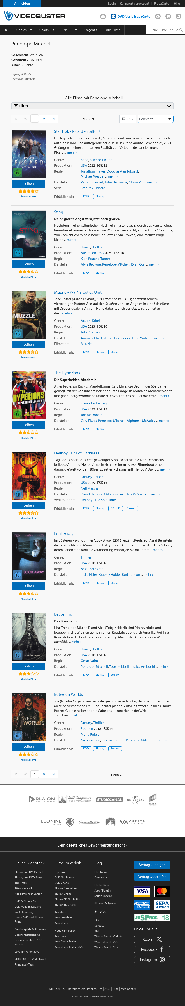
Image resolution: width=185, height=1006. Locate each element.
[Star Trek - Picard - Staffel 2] (29, 154)
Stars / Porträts (102, 890)
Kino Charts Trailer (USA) (69, 947)
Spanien (87, 728)
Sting (58, 211)
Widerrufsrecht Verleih (108, 936)
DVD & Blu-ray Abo (26, 901)
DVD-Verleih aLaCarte (133, 16)
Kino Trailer (61, 936)
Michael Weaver (92, 176)
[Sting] (29, 234)
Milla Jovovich (115, 494)
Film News (100, 872)
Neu (66, 30)
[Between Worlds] (29, 717)
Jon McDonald (92, 414)
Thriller (96, 247)
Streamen (158, 15)
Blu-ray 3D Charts (65, 904)
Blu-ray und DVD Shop (28, 877)
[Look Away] (29, 556)
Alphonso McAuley (141, 420)
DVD (86, 196)
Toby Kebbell (119, 666)
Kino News (100, 877)
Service (100, 911)
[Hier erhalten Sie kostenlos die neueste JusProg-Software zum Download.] (152, 917)
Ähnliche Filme (28, 196)
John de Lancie (116, 182)
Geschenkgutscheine (27, 934)
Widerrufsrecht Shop (106, 947)
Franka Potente (113, 740)
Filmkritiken (101, 885)
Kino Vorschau (63, 917)
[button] (128, 119)
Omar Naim (89, 660)
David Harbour (92, 494)
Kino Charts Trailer (65, 941)
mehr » (72, 152)
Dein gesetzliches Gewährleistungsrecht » (93, 845)
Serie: (58, 188)
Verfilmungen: (64, 499)
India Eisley (89, 574)
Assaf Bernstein (92, 568)
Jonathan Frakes (93, 171)
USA (84, 165)
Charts (44, 30)
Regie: (58, 171)
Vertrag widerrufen (152, 876)
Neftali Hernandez (117, 338)
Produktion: (63, 165)
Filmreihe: (61, 343)
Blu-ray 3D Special (105, 903)
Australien (88, 252)
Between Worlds (68, 694)
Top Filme (60, 872)
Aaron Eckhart (91, 338)
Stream (115, 352)
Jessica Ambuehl (142, 666)
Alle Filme (113, 30)
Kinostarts (60, 912)
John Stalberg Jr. (93, 332)
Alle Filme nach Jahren (28, 893)
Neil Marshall (90, 488)
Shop (168, 15)
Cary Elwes (89, 420)
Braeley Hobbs (109, 574)
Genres (21, 30)
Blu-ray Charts (63, 893)
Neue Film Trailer (65, 930)
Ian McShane (136, 494)
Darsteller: (61, 182)
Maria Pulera (90, 734)
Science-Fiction (101, 159)
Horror (85, 247)
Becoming (63, 614)
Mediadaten (129, 989)
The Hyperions (67, 372)
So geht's (90, 30)
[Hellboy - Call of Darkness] (29, 476)
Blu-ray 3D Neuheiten (68, 899)
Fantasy (101, 403)
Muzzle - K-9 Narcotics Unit (78, 292)
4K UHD (115, 508)
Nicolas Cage (90, 740)
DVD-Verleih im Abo (103, 15)
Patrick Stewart (92, 182)
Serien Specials (103, 895)
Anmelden (22, 3)
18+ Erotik (21, 883)
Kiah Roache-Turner (95, 258)
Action (86, 320)
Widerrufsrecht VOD (106, 942)
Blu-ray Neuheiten (66, 888)
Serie (84, 159)
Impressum (94, 989)
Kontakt (99, 925)
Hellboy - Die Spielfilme (98, 499)
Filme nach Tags (24, 964)
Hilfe (97, 920)
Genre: (59, 159)
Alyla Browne (91, 264)
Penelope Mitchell (116, 264)
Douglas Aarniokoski (122, 171)
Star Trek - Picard (93, 188)
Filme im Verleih (68, 863)
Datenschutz (76, 989)
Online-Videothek (29, 863)
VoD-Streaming (24, 912)
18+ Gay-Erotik (23, 888)
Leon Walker (141, 338)
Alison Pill (136, 182)
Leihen (28, 183)
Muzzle (86, 343)
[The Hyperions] (29, 395)
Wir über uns (57, 989)
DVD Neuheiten (64, 877)
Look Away (64, 533)
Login (112, 3)
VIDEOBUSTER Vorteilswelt (30, 959)
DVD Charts (62, 883)
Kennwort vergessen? (134, 3)
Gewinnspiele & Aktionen (30, 929)
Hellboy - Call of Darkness (76, 453)
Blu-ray (100, 196)
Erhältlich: (64, 196)
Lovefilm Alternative (27, 951)
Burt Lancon (131, 574)
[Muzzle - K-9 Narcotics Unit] (29, 315)
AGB (96, 931)
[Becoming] (29, 637)
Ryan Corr (138, 264)
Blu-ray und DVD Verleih (29, 872)
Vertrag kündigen (152, 864)
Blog (178, 15)
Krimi (96, 320)
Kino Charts (61, 923)
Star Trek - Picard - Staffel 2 (77, 131)
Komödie (88, 403)
